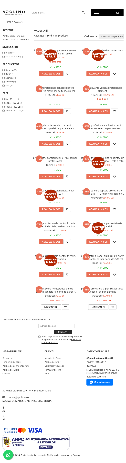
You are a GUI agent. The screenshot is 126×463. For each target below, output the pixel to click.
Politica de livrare (10, 369)
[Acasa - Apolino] (13, 13)
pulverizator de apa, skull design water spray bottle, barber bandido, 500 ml (102, 257)
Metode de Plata (52, 358)
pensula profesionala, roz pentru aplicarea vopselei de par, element (55, 127)
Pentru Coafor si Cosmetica (15, 39)
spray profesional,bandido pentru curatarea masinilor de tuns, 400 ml (55, 89)
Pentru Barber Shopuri (13, 35)
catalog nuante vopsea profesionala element (102, 89)
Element (9, 77)
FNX (7, 85)
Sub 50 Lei (10, 99)
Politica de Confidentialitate (15, 365)
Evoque (9, 81)
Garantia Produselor (54, 365)
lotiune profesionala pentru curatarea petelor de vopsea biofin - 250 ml (55, 52)
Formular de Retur (53, 369)
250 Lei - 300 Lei (13, 110)
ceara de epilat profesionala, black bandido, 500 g (55, 192)
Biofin (8, 73)
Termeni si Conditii (11, 361)
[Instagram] (3, 419)
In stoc (8, 52)
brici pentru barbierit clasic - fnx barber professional (55, 159)
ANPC (47, 373)
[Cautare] (83, 12)
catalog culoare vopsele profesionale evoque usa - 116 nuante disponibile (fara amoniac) (102, 192)
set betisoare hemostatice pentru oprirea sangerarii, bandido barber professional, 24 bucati (55, 290)
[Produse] (96, 13)
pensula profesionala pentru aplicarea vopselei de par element (102, 290)
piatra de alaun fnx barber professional (102, 50)
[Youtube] (3, 411)
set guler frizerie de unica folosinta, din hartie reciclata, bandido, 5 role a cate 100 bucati (102, 159)
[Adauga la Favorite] (67, 73)
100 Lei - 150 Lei (13, 106)
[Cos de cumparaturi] (117, 12)
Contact (6, 373)
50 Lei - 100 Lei (12, 102)
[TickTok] (3, 415)
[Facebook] (3, 407)
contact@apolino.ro (17, 397)
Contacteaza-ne (102, 382)
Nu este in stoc (12, 56)
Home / (9, 21)
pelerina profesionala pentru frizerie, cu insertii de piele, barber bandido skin (55, 225)
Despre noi (7, 358)
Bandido (9, 70)
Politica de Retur (52, 361)
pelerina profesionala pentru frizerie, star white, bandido (102, 225)
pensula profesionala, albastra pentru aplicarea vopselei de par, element (102, 127)
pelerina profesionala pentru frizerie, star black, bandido (55, 257)
